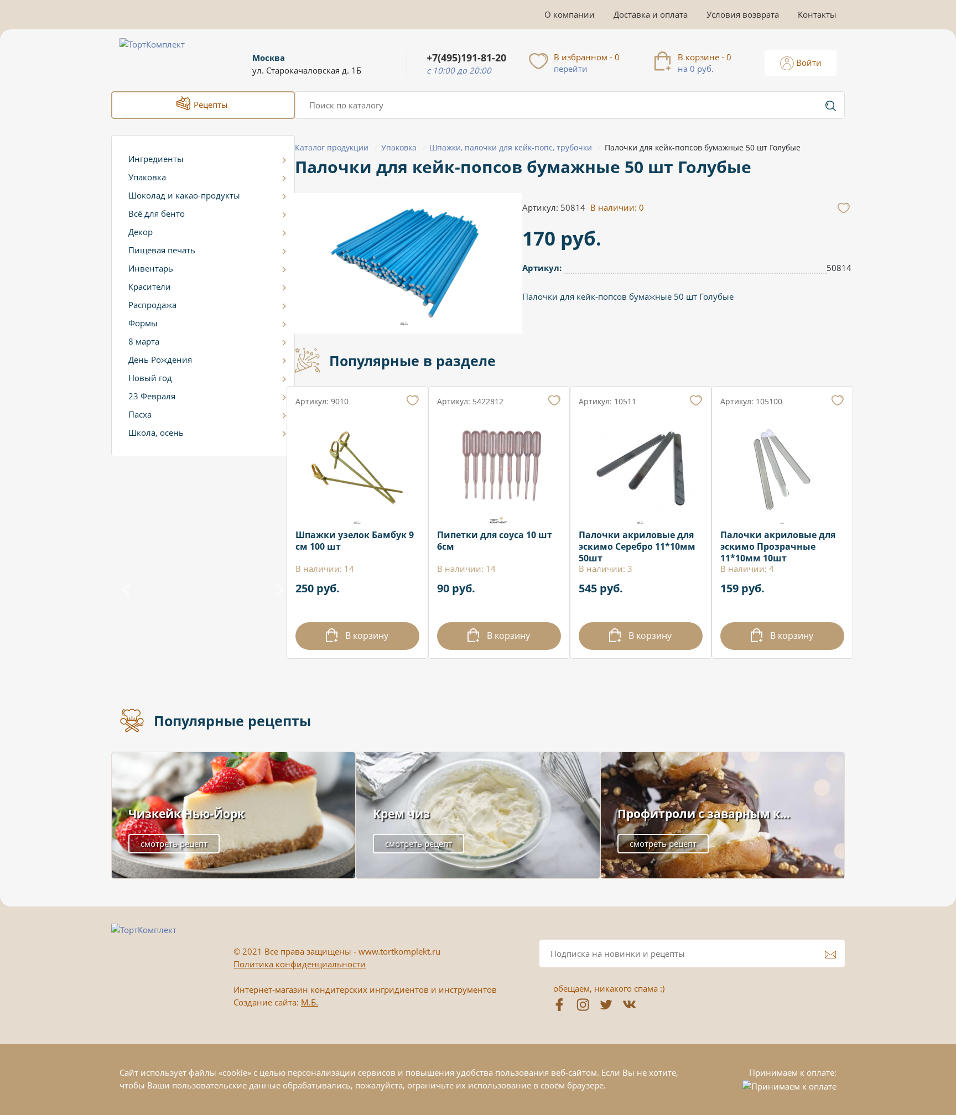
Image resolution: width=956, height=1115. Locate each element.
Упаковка (147, 177)
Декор (140, 231)
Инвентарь (150, 268)
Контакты (817, 14)
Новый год (150, 377)
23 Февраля (151, 396)
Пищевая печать (161, 250)
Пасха (140, 414)
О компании (569, 14)
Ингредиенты (156, 158)
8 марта (143, 341)
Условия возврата (742, 14)
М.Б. (309, 1002)
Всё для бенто (156, 213)
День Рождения (160, 359)
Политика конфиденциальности (299, 964)
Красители (149, 286)
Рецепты (209, 104)
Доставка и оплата (651, 14)
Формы (143, 323)
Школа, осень (156, 432)
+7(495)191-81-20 (466, 57)
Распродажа (152, 304)
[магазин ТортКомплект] (164, 57)
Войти (808, 62)
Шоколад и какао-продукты (184, 195)
